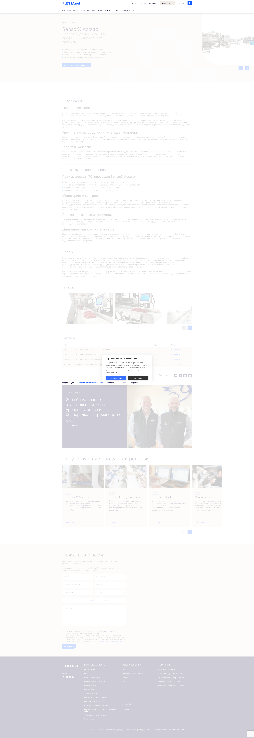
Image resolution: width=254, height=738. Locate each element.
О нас (116, 10)
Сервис (108, 10)
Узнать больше (111, 373)
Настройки (138, 378)
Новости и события (129, 10)
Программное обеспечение (91, 10)
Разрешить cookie (116, 378)
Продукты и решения (70, 10)
